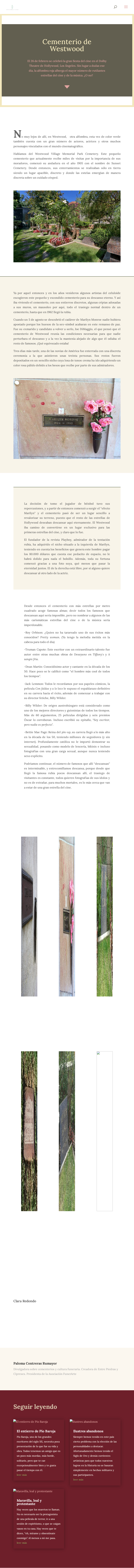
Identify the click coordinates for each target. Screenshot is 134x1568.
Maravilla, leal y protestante (29, 1502)
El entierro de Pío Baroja (36, 1431)
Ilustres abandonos (88, 1431)
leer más (22, 1474)
